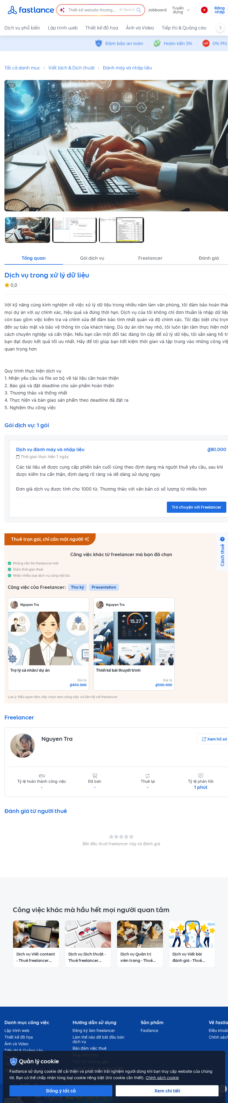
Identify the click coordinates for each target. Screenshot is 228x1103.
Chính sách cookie (162, 1077)
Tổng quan (34, 258)
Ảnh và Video (140, 27)
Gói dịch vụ (92, 258)
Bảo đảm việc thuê (89, 1048)
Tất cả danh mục (22, 67)
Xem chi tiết (167, 1090)
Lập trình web (63, 27)
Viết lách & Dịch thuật (71, 67)
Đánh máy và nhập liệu (127, 67)
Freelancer (150, 258)
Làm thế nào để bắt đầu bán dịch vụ (98, 1039)
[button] (181, 10)
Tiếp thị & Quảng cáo (184, 27)
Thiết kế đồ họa (101, 27)
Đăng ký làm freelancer (94, 1030)
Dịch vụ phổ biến (22, 27)
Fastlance (149, 1030)
